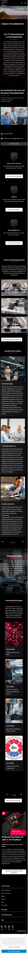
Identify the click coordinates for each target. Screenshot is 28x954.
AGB (2, 920)
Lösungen (4, 909)
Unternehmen (5, 886)
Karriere (3, 899)
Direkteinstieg (7, 384)
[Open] (25, 2)
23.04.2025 (10, 649)
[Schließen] (26, 936)
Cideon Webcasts (6, 890)
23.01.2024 (10, 726)
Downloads (4, 905)
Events (3, 896)
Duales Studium (8, 504)
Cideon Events (14, 556)
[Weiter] (24, 541)
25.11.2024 (10, 686)
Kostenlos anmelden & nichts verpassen (14, 871)
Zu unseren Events (14, 585)
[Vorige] (2, 541)
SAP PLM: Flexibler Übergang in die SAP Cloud (12, 692)
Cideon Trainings (5, 893)
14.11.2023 (10, 763)
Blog (2, 902)
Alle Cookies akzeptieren (14, 951)
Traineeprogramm (9, 446)
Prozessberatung (6, 915)
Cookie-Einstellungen (14, 947)
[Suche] (21, 2)
